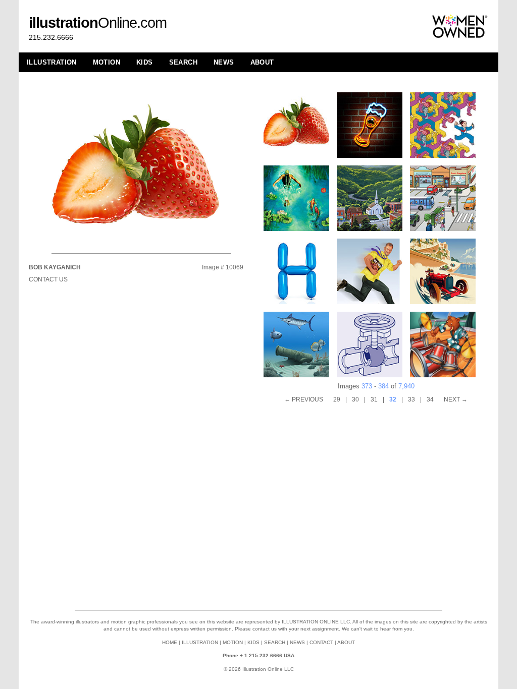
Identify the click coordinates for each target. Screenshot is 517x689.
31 (374, 399)
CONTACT (321, 642)
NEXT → (456, 399)
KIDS (144, 62)
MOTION (106, 62)
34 (430, 399)
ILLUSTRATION (52, 62)
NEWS (224, 62)
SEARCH (183, 62)
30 (355, 399)
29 (336, 399)
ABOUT (262, 62)
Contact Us (48, 279)
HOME (169, 642)
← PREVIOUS (303, 399)
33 (411, 399)
